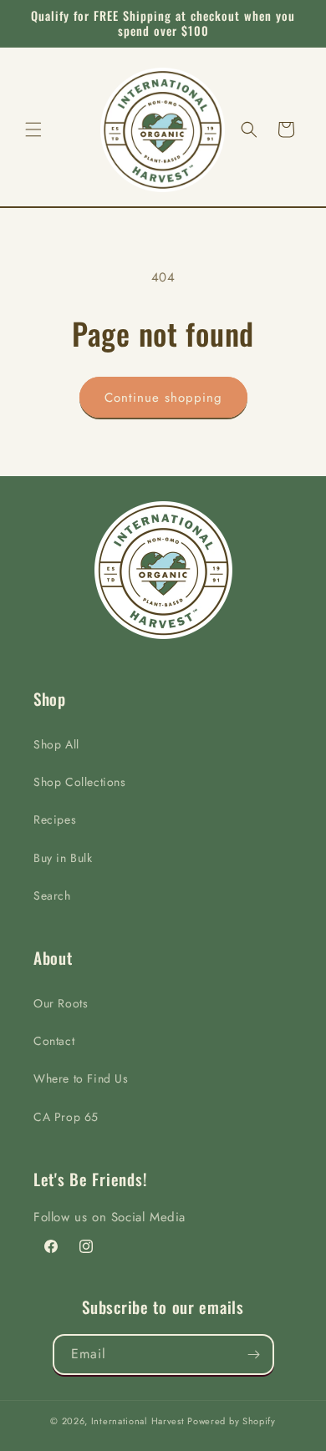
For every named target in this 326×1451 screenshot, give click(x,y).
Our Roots (60, 1003)
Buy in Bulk (63, 858)
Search (52, 895)
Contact (53, 1040)
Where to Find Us (81, 1078)
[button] (33, 129)
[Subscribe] (254, 1354)
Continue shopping (163, 397)
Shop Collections (79, 782)
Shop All (56, 744)
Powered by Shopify (231, 1421)
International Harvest (138, 1421)
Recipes (54, 819)
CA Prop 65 (66, 1117)
